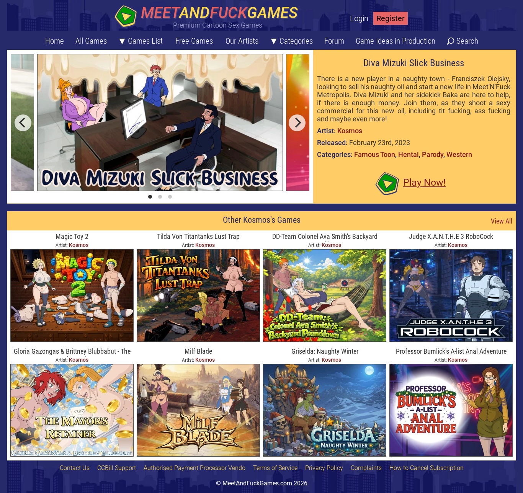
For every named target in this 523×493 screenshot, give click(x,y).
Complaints (366, 468)
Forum (334, 41)
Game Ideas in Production (395, 41)
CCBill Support (116, 468)
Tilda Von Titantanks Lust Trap (198, 236)
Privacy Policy (324, 468)
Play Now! (424, 182)
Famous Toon (374, 154)
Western (459, 154)
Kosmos (349, 131)
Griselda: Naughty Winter (324, 351)
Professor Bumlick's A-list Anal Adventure (451, 351)
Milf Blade (198, 351)
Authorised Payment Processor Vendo (194, 468)
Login (359, 18)
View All (501, 221)
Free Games (194, 41)
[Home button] (208, 17)
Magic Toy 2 (72, 236)
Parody (432, 154)
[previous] (23, 122)
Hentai (408, 154)
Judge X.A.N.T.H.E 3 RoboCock (451, 236)
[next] (297, 122)
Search (467, 41)
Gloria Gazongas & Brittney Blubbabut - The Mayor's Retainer (72, 352)
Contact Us (75, 468)
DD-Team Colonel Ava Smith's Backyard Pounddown (325, 237)
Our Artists (242, 41)
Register (390, 18)
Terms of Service (275, 468)
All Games (91, 41)
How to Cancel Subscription (426, 468)
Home (54, 41)
